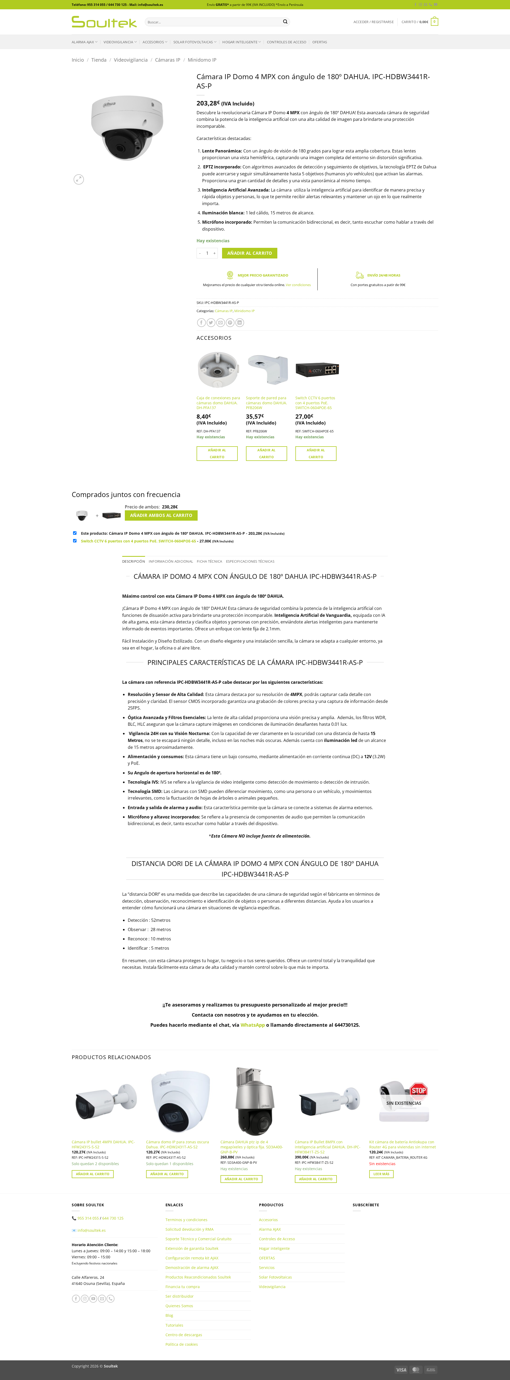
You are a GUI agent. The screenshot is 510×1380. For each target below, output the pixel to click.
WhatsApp (253, 1025)
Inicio (78, 59)
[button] (374, 22)
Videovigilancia (118, 42)
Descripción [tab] (133, 561)
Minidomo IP (202, 59)
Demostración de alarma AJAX (191, 1267)
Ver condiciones (298, 284)
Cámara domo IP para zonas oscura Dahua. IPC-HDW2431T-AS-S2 (177, 1144)
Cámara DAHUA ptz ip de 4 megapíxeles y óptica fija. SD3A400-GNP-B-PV (251, 1147)
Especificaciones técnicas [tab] (250, 561)
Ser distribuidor (179, 1296)
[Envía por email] (220, 322)
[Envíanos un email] (425, 5)
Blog (169, 1315)
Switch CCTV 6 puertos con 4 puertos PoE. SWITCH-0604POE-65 (315, 403)
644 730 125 (113, 1218)
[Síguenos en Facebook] (415, 5)
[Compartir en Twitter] (211, 322)
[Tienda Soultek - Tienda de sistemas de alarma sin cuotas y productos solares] (104, 22)
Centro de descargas (183, 1334)
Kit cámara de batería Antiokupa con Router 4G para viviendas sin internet (402, 1144)
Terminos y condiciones (186, 1219)
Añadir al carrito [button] (217, 453)
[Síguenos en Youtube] (435, 5)
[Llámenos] (430, 5)
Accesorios (153, 42)
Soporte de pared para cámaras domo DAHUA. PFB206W (266, 403)
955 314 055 (88, 1218)
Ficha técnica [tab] (209, 561)
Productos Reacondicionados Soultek (198, 1277)
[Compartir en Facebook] (201, 322)
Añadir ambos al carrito (161, 515)
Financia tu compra (182, 1286)
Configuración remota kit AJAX (191, 1257)
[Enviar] (285, 22)
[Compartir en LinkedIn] (239, 322)
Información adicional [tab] (171, 561)
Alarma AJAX (83, 42)
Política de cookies (181, 1344)
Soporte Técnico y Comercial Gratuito (198, 1238)
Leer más (381, 1174)
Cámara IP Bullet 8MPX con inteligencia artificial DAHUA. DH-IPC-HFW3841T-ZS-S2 (327, 1147)
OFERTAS (319, 42)
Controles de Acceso (287, 42)
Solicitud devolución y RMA (189, 1229)
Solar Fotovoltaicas (193, 42)
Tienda (99, 59)
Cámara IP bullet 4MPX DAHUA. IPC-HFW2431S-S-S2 (103, 1144)
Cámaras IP (167, 59)
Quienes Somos (179, 1305)
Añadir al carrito (249, 253)
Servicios (267, 1267)
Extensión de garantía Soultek (191, 1248)
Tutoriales (174, 1325)
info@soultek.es (92, 1230)
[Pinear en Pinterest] (230, 322)
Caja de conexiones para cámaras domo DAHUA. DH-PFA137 (218, 403)
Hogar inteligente (239, 42)
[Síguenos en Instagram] (420, 5)
